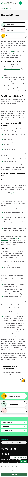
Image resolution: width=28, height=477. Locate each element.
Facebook (2, 448)
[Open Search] (20, 3)
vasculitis (11, 51)
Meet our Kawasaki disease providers (13, 386)
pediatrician (14, 193)
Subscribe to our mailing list (14, 442)
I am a (14, 3)
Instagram (11, 448)
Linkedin (15, 448)
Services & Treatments (8, 8)
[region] (14, 470)
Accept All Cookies (14, 474)
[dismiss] (26, 454)
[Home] (5, 454)
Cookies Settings (14, 470)
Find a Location (10, 30)
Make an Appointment (12, 36)
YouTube (6, 448)
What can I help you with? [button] (18, 457)
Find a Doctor (10, 24)
